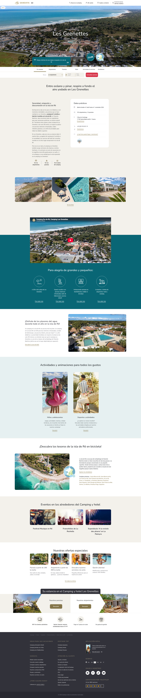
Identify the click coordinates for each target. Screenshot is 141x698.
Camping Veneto (62, 647)
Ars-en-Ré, (106, 478)
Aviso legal (60, 675)
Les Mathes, (87, 484)
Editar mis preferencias (63, 685)
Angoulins (101, 484)
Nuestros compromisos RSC (37, 670)
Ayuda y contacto (62, 659)
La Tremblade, (86, 480)
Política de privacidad (63, 677)
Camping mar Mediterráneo (37, 650)
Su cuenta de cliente (63, 662)
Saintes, (81, 484)
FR (97, 662)
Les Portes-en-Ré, (83, 478)
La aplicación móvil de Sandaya (66, 667)
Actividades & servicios (89, 69)
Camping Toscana (62, 650)
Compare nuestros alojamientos (38, 665)
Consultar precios (92, 75)
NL (89, 662)
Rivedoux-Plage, (94, 484)
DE (101, 662)
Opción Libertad (62, 682)
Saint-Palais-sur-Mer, (107, 482)
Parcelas (64, 69)
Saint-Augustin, (83, 482)
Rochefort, (106, 480)
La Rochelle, (94, 480)
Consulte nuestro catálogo (36, 662)
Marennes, (100, 480)
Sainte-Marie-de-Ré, (95, 476)
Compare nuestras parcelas (37, 667)
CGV (59, 672)
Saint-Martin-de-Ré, (106, 476)
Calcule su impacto (62, 665)
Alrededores (101, 69)
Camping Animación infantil (37, 645)
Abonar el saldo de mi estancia (65, 670)
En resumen (40, 69)
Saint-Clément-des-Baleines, (96, 478)
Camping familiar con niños (37, 647)
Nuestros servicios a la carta (37, 675)
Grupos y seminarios (35, 672)
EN (92, 662)
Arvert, (81, 480)
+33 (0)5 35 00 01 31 (82, 126)
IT (103, 662)
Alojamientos (52, 69)
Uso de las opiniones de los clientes (67, 680)
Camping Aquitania (62, 645)
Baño (76, 69)
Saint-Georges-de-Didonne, (94, 482)
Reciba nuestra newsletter (36, 659)
